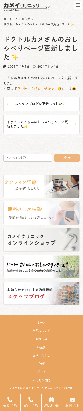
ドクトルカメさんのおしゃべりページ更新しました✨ (37, 124)
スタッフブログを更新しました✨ (41, 103)
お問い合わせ (41, 355)
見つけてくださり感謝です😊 (39, 88)
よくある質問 (41, 380)
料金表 (41, 347)
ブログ (41, 372)
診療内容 (41, 339)
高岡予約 (10, 405)
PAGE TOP (75, 390)
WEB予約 (52, 405)
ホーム (41, 322)
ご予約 (41, 363)
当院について (41, 330)
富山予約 (31, 405)
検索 (67, 158)
